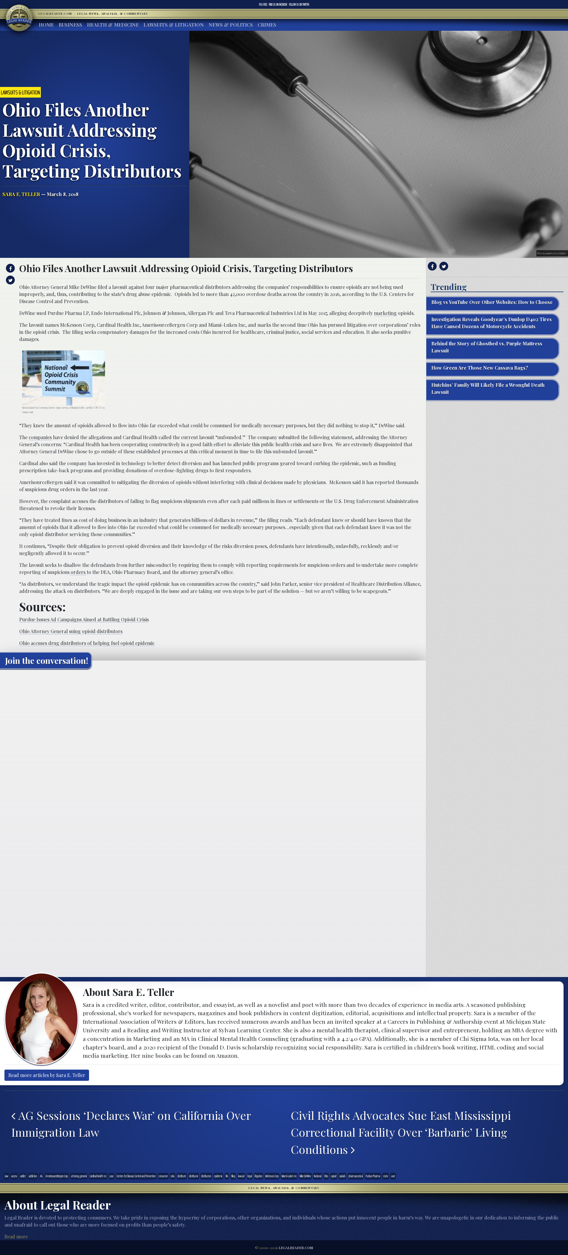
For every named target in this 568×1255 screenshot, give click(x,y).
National (317, 1176)
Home (46, 25)
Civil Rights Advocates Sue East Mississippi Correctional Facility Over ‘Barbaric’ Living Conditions (401, 1132)
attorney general (79, 1176)
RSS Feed (263, 4)
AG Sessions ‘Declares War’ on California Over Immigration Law (131, 1123)
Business (70, 25)
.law (6, 1176)
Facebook (278, 4)
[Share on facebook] (9, 268)
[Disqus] (213, 747)
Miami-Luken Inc (289, 1176)
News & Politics (231, 25)
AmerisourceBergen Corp (57, 1176)
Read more (16, 1236)
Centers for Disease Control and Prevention (136, 1176)
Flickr (90, 407)
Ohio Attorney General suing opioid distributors (70, 631)
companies (40, 437)
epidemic (218, 1176)
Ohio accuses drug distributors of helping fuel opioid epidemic (87, 643)
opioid (333, 1176)
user (393, 1176)
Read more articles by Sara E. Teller (46, 1075)
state (385, 1176)
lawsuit (241, 1176)
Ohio (326, 1176)
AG (41, 1176)
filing (233, 1176)
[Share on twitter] (9, 280)
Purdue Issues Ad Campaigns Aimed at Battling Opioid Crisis (84, 619)
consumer (163, 1176)
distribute (182, 1176)
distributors (206, 1176)
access (14, 1176)
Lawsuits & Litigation (173, 25)
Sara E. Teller (21, 194)
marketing (385, 313)
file (226, 1176)
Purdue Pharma (373, 1176)
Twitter (299, 4)
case (111, 1176)
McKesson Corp (272, 1176)
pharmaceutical (355, 1176)
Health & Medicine (113, 25)
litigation (258, 1176)
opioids (342, 1176)
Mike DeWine (305, 1176)
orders (78, 572)
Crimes (267, 25)
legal (250, 1176)
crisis (173, 1176)
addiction (33, 1176)
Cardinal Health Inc (98, 1176)
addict (23, 1176)
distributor (193, 1176)
